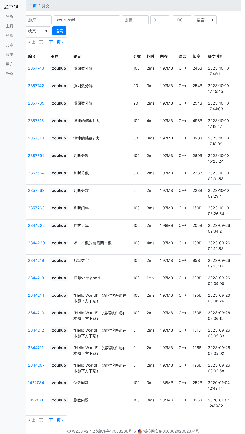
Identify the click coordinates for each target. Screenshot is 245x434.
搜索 (59, 30)
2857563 (36, 190)
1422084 (36, 382)
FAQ (9, 73)
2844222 (36, 225)
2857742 (36, 85)
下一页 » (56, 41)
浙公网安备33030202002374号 (171, 431)
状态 (9, 54)
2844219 (36, 260)
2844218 (36, 277)
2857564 (36, 173)
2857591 (36, 155)
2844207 (36, 365)
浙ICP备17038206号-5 (116, 431)
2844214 (36, 295)
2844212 (36, 330)
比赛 (9, 45)
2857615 (36, 120)
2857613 (36, 138)
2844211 (35, 347)
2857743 (36, 68)
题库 (9, 35)
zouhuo (59, 68)
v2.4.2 (89, 431)
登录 (9, 16)
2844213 (36, 312)
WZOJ (77, 431)
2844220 (36, 242)
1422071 (35, 400)
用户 (9, 64)
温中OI (11, 7)
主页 (9, 25)
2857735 (36, 103)
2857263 (36, 208)
